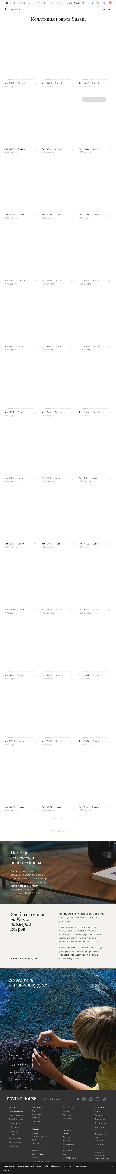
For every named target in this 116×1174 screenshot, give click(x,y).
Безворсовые (15, 1138)
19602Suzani (90, 609)
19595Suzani (53, 741)
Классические (16, 1115)
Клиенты (98, 1115)
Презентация (21, 1078)
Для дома (36, 1121)
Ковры (12, 1107)
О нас (97, 1111)
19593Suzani (16, 806)
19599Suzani (90, 675)
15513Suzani (53, 148)
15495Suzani (53, 214)
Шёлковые (14, 1126)
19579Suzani (90, 280)
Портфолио (68, 1107)
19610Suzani (16, 543)
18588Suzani (90, 214)
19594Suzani (90, 741)
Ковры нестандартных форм (39, 1136)
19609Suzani (53, 543)
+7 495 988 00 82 (75, 3)
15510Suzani (53, 280)
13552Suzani (16, 280)
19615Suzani (90, 412)
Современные (16, 1111)
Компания (99, 1107)
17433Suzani (16, 83)
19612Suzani (53, 477)
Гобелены (13, 1145)
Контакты (99, 1144)
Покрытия (37, 1107)
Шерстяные (15, 1123)
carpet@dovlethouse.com (23, 1072)
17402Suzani (90, 83)
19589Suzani (16, 214)
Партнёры (99, 1119)
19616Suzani (53, 412)
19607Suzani (16, 148)
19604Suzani (53, 609)
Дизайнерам (100, 1123)
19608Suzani (90, 543)
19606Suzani (16, 609)
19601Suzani (16, 675)
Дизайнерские (16, 1119)
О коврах (67, 1111)
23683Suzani (91, 148)
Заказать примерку (22, 958)
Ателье (35, 1129)
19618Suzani (90, 346)
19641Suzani (16, 346)
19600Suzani (53, 675)
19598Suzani (16, 741)
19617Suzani (16, 412)
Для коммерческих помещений (39, 1114)
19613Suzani (16, 477)
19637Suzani (53, 346)
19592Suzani (53, 806)
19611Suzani (90, 477)
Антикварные (15, 1142)
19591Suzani (90, 806)
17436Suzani (53, 83)
